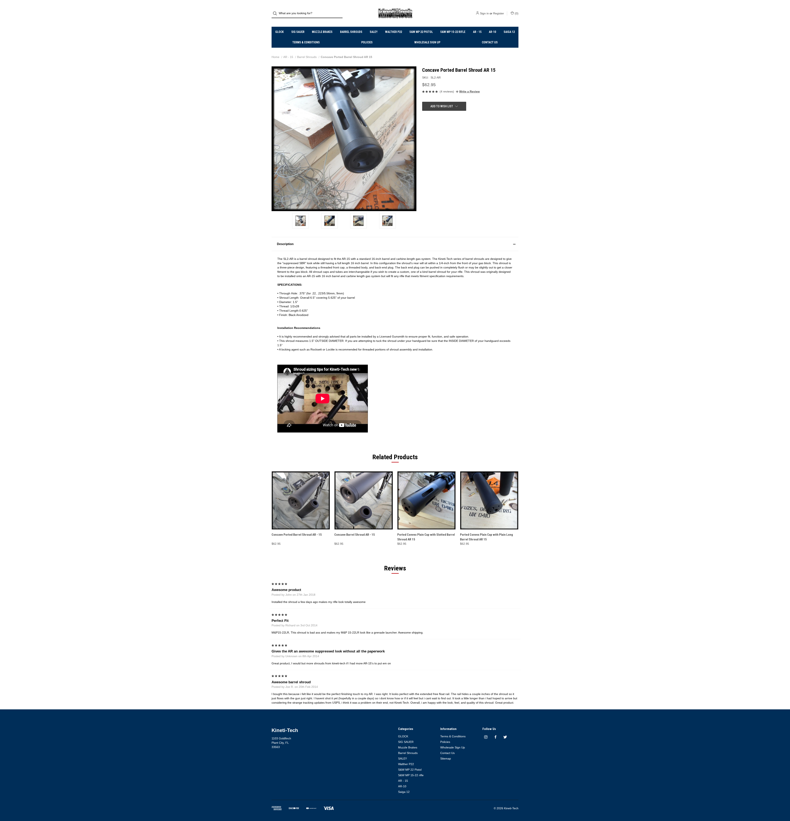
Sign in (484, 13)
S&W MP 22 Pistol (421, 32)
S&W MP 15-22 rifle (452, 32)
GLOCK (279, 32)
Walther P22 (393, 32)
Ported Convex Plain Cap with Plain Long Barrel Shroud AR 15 (486, 537)
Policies (367, 42)
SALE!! (374, 32)
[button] (395, 244)
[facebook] (495, 737)
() (516, 13)
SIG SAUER (297, 32)
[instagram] (486, 737)
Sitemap (445, 758)
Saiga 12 (509, 32)
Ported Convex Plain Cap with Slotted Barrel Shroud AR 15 (426, 537)
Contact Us (490, 42)
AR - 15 (477, 32)
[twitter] (505, 737)
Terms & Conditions (306, 42)
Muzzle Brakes (322, 32)
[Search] (276, 13)
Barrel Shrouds (351, 32)
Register (498, 13)
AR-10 (492, 32)
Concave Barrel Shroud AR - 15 (354, 535)
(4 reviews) (447, 91)
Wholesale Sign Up (427, 42)
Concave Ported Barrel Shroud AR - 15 (297, 535)
